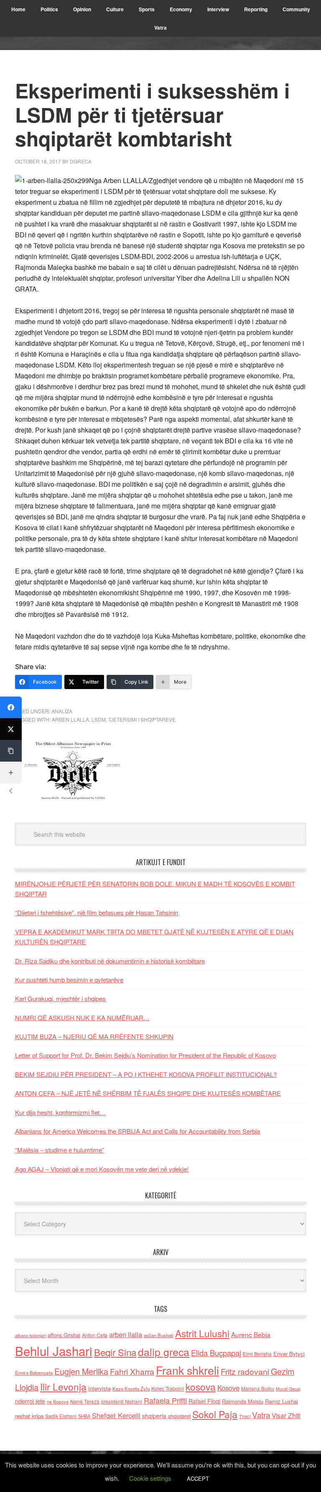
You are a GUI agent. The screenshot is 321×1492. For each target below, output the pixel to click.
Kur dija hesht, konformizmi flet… (60, 1112)
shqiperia (154, 1415)
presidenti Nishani (121, 1401)
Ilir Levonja (63, 1386)
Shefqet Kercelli (116, 1415)
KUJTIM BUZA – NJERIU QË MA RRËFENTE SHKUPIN (94, 1036)
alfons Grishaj (64, 1335)
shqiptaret (179, 1416)
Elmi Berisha (257, 1353)
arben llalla (70, 719)
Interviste (99, 1388)
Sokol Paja (214, 1414)
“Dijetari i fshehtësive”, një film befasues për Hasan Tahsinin (96, 912)
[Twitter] (11, 729)
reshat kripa (29, 1416)
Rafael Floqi (204, 1401)
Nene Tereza (84, 1401)
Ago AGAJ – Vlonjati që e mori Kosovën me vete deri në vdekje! (102, 1169)
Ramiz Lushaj (281, 1401)
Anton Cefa (94, 1335)
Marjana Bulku (257, 1388)
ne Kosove (58, 1401)
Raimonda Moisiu (242, 1401)
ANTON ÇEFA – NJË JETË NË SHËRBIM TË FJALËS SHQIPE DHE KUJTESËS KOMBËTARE (148, 1093)
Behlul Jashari (53, 1350)
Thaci (244, 1416)
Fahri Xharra (132, 1371)
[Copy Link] (11, 751)
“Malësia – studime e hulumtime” (59, 1149)
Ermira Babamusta (34, 1372)
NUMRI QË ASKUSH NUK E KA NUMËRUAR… (82, 1017)
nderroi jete (30, 1401)
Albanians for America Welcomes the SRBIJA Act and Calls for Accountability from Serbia (137, 1131)
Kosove (228, 1388)
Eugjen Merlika (81, 1371)
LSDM (99, 719)
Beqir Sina (115, 1352)
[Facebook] (11, 707)
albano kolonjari (30, 1335)
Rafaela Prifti (165, 1400)
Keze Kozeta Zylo (131, 1388)
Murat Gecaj (288, 1389)
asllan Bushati (158, 1335)
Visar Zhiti (286, 1415)
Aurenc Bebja (250, 1334)
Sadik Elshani (60, 1415)
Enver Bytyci (289, 1354)
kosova (201, 1386)
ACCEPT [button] (198, 1478)
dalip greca (163, 1351)
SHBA (84, 1416)
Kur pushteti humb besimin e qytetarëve (69, 979)
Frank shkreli (187, 1370)
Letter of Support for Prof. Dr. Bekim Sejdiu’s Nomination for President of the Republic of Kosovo (145, 1055)
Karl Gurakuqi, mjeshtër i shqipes (60, 998)
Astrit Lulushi (202, 1333)
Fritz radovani (245, 1371)
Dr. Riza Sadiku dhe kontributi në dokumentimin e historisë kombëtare (110, 960)
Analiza (61, 711)
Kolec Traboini (167, 1388)
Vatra (261, 1414)
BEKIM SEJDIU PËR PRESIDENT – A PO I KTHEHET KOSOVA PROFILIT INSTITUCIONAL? (146, 1074)
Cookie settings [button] (150, 1478)
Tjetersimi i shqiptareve (142, 719)
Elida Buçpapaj (216, 1352)
